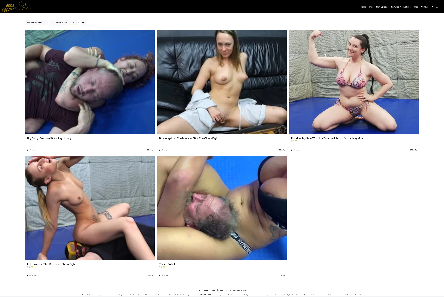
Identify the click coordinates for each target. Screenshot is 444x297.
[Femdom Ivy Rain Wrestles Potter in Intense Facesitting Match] (354, 82)
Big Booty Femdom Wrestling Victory (49, 138)
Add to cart (32, 150)
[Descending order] (51, 22)
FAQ (206, 290)
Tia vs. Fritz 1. (167, 264)
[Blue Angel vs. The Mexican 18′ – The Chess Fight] (222, 82)
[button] (437, 6)
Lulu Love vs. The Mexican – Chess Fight (51, 264)
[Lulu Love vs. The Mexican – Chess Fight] (90, 208)
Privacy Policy (224, 290)
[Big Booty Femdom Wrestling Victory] (90, 82)
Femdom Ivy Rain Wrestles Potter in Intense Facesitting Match (328, 138)
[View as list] (83, 22)
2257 (200, 290)
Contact (213, 290)
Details (150, 150)
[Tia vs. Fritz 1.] (222, 208)
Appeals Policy (239, 290)
